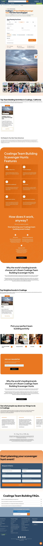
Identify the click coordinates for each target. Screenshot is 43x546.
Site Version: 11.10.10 (21, 540)
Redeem (12, 531)
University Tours (24, 528)
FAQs (0, 524)
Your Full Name (4, 473)
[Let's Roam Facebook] (21, 537)
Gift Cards (12, 3)
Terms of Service (18, 539)
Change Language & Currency (4, 526)
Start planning (21, 257)
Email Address (34, 520)
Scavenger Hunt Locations (14, 524)
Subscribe (14, 368)
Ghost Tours (23, 526)
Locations (7, 3)
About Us (12, 523)
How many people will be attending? (6, 468)
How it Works (3, 3)
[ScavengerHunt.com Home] (1, 5)
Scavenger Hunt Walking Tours (26, 520)
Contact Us (2, 518)
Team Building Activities (6, 5)
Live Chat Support (2, 523)
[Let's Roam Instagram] (25, 537)
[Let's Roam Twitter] (23, 537)
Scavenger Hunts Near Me (21, 511)
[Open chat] (40, 543)
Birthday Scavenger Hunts (14, 528)
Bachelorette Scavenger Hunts (15, 527)
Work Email (3, 478)
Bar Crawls (23, 523)
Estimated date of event (25, 468)
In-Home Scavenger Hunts (25, 530)
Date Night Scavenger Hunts (25, 524)
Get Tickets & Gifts (13, 520)
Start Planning (21, 399)
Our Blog (12, 530)
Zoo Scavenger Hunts (24, 527)
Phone (23, 473)
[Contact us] (18, 537)
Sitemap (26, 539)
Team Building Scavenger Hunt (15, 5)
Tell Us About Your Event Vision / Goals (26, 478)
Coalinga (21, 5)
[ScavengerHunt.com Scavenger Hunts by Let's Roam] (4, 2)
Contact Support (2, 520)
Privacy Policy (22, 539)
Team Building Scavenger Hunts (15, 526)
